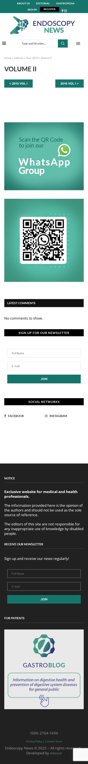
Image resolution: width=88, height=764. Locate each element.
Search (63, 43)
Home (8, 58)
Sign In (32, 9)
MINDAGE (56, 753)
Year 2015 (32, 58)
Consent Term (53, 741)
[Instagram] (65, 11)
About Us (23, 3)
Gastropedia (65, 3)
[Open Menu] (78, 43)
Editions (18, 58)
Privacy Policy (34, 741)
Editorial (43, 3)
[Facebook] (62, 11)
